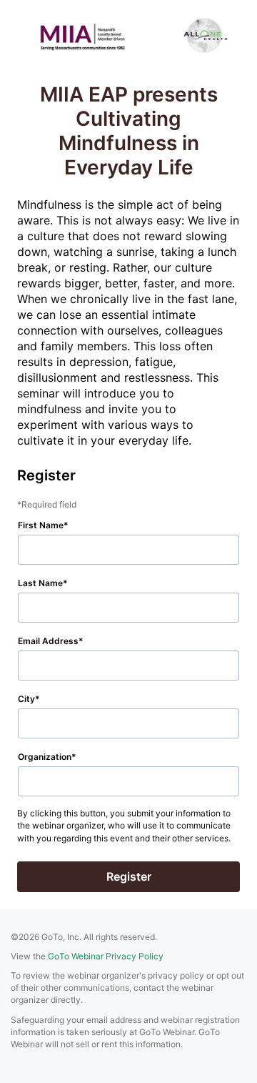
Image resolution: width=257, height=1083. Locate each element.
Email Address (48, 641)
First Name (41, 525)
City (26, 698)
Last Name (40, 583)
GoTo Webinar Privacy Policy (105, 956)
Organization (44, 756)
